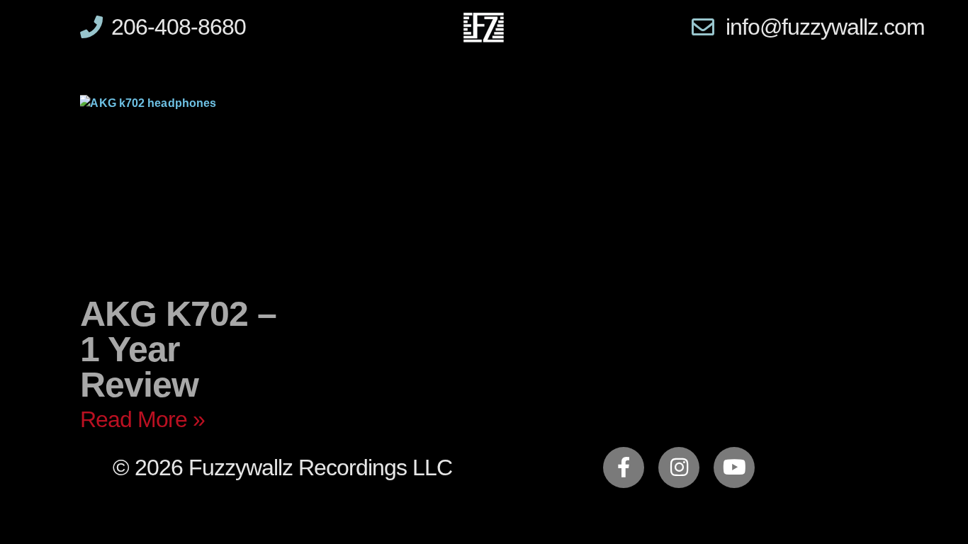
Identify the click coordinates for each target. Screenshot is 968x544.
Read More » (142, 419)
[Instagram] (678, 467)
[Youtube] (734, 467)
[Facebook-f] (623, 467)
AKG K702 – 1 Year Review (178, 349)
